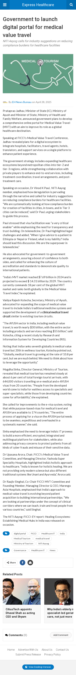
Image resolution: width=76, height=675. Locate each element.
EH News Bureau (22, 102)
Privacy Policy (52, 654)
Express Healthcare (38, 5)
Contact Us (62, 649)
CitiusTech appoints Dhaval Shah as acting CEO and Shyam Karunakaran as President (20, 617)
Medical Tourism (22, 538)
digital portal (20, 533)
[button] (5, 5)
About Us (47, 649)
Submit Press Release (28, 654)
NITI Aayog (43, 543)
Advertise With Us (28, 649)
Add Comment (60, 635)
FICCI (33, 533)
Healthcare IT (48, 533)
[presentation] (67, 602)
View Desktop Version (39, 667)
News (53, 550)
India (62, 533)
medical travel (43, 538)
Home (11, 649)
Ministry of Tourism (23, 543)
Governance (20, 550)
